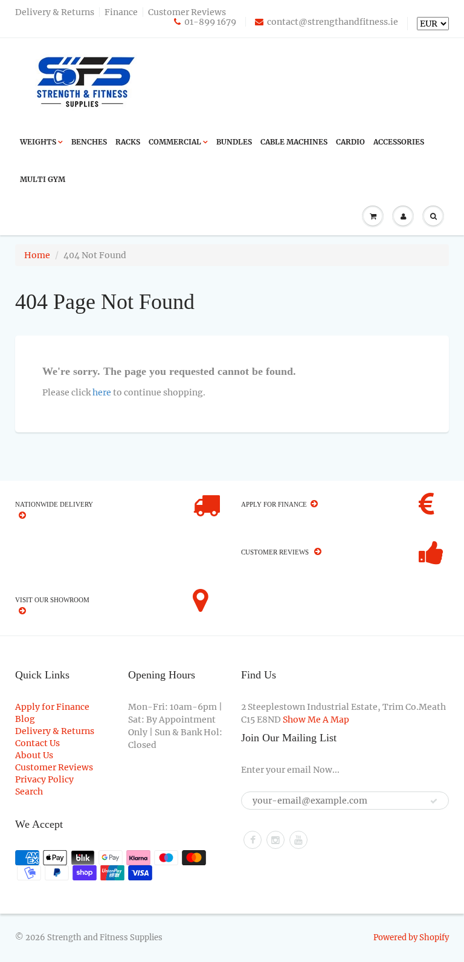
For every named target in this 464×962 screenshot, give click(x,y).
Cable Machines (293, 141)
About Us (34, 755)
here (101, 392)
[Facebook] (252, 840)
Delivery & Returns (54, 12)
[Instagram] (275, 840)
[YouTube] (298, 840)
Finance (121, 12)
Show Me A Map (316, 719)
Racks (127, 141)
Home (37, 255)
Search (29, 791)
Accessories (398, 141)
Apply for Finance (52, 706)
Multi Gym (42, 179)
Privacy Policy (44, 779)
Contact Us (37, 743)
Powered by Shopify (411, 937)
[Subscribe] (434, 801)
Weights (38, 141)
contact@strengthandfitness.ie (332, 22)
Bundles (234, 141)
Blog (25, 718)
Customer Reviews (187, 12)
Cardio (350, 141)
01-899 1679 (210, 22)
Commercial (175, 141)
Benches (89, 141)
